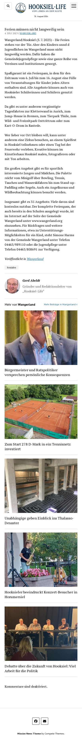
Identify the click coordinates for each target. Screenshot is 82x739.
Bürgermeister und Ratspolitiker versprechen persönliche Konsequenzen (37, 372)
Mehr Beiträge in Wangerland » (60, 304)
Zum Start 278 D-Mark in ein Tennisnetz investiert (38, 446)
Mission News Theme (29, 733)
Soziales (11, 267)
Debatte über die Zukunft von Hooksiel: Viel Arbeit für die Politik (40, 668)
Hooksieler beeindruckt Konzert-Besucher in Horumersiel (41, 594)
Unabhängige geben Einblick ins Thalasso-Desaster (39, 520)
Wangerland (28, 33)
